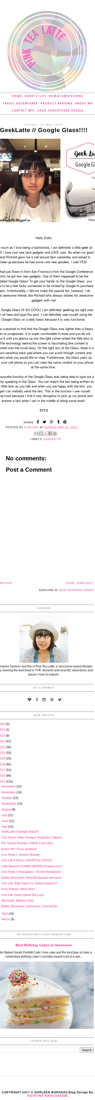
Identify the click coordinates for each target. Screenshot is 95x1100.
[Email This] (36, 433)
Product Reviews (56, 103)
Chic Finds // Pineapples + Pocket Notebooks (31, 872)
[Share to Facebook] (50, 433)
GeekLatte (52, 439)
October (7, 798)
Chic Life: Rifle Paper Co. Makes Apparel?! (29, 883)
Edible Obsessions (66, 96)
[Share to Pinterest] (54, 433)
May (5, 826)
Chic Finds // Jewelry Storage (20, 854)
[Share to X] (45, 433)
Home (17, 96)
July (5, 815)
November (9, 792)
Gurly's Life (35, 96)
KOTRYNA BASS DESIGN (48, 1096)
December (9, 786)
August (7, 809)
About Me (84, 103)
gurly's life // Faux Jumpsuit (19, 849)
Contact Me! (23, 110)
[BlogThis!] (40, 433)
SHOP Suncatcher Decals (60, 110)
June (5, 821)
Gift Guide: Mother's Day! (17, 900)
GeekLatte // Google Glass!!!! (20, 831)
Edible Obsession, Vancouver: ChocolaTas (29, 906)
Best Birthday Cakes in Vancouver (44, 945)
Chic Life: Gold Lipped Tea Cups (22, 895)
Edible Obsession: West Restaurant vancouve (31, 878)
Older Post (85, 583)
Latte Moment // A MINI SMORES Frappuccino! (31, 866)
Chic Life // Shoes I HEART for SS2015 (26, 860)
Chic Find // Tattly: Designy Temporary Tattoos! (31, 837)
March (6, 919)
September (9, 803)
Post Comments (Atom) (77, 590)
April (5, 913)
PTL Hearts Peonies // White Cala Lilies (27, 843)
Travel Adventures (20, 103)
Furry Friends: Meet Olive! (18, 889)
